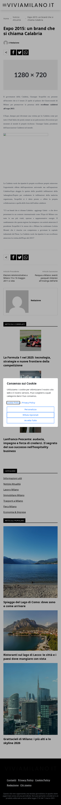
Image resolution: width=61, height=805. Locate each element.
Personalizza (30, 409)
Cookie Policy (13, 402)
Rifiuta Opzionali (30, 415)
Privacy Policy (28, 402)
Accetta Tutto (30, 420)
